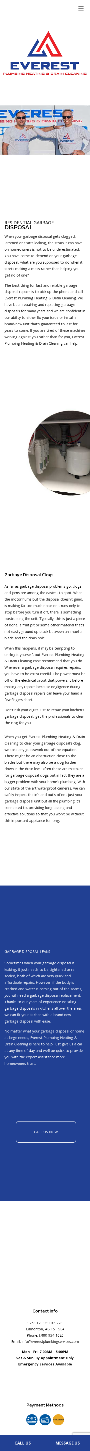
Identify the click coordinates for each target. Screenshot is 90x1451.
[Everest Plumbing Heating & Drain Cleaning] (45, 51)
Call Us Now (46, 1131)
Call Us (22, 1443)
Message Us (68, 1443)
